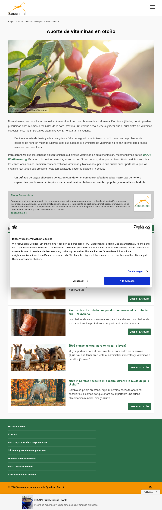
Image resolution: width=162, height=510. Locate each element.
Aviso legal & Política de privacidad (27, 442)
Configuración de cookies (22, 474)
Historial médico (17, 426)
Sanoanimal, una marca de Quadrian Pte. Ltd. (41, 487)
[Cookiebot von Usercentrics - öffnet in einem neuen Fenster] (136, 227)
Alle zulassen (127, 281)
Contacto (13, 434)
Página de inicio (15, 21)
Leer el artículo (139, 298)
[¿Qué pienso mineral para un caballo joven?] (38, 357)
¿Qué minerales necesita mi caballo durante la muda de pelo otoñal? (109, 382)
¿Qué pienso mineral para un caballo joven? (98, 345)
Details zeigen (135, 271)
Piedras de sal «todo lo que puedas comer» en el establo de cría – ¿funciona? (108, 312)
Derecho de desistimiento (22, 458)
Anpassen (78, 281)
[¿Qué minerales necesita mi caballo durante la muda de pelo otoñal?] (38, 392)
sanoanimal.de (19, 212)
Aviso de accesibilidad (20, 466)
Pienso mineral (52, 21)
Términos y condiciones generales (27, 450)
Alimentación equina (34, 21)
